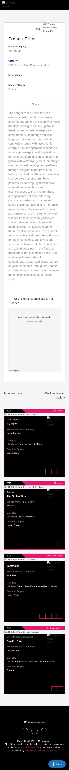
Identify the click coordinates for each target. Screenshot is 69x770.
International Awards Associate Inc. (41, 750)
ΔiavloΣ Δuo (14, 641)
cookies (56, 747)
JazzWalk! (13, 566)
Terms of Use (20, 747)
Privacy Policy (34, 747)
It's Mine (12, 423)
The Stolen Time (16, 496)
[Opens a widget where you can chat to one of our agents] (57, 764)
